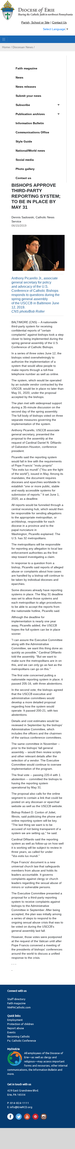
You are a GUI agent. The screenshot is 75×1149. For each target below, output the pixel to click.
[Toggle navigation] (4, 39)
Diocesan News (22, 47)
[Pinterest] (36, 1116)
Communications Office (32, 132)
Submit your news (28, 95)
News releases (26, 86)
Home (6, 47)
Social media (25, 159)
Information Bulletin (30, 123)
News (19, 77)
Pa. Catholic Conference (21, 1040)
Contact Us (59, 22)
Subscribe (23, 105)
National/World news (30, 150)
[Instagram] (44, 1116)
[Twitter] (19, 1116)
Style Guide (24, 141)
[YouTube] (28, 1116)
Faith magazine (26, 68)
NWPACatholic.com (19, 1007)
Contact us (23, 178)
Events (11, 1032)
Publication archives (30, 114)
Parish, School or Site (35, 22)
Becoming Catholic (18, 1036)
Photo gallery (25, 169)
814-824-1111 (19, 1103)
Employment (15, 1019)
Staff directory (16, 999)
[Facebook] (11, 1116)
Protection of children (20, 1024)
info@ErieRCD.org (21, 1107)
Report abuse (15, 1028)
